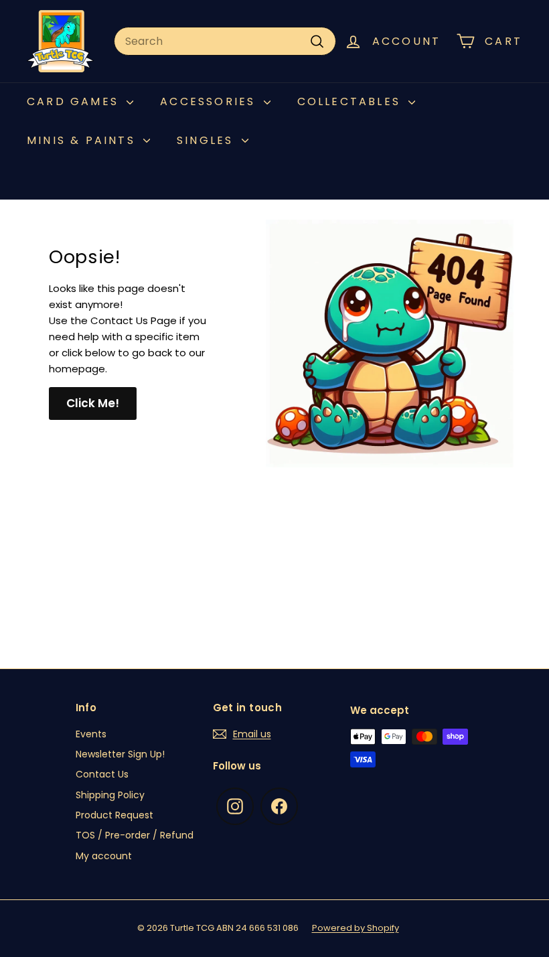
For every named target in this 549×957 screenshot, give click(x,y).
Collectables (351, 101)
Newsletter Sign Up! (120, 754)
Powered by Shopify (355, 928)
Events (91, 734)
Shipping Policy (110, 795)
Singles (207, 140)
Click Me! (92, 403)
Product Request (114, 815)
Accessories (210, 101)
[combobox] (225, 41)
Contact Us (102, 774)
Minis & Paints (83, 140)
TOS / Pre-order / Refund (134, 835)
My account (104, 856)
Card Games (75, 101)
